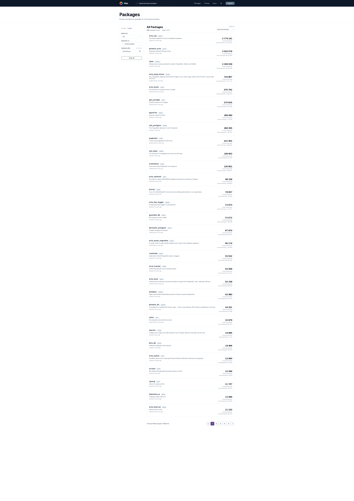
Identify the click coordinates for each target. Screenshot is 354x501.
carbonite (153, 253)
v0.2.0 (169, 228)
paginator (153, 138)
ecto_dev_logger (156, 202)
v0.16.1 (161, 253)
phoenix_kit (154, 304)
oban (151, 61)
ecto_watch (154, 356)
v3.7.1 (163, 100)
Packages (197, 3)
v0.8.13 (161, 151)
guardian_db (154, 215)
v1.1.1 (157, 317)
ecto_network (155, 177)
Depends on (125, 41)
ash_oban (153, 151)
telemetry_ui (154, 394)
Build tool (124, 33)
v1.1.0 (162, 356)
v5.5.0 (163, 394)
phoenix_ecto (155, 49)
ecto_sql (153, 36)
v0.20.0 (160, 292)
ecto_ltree (153, 279)
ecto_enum (154, 87)
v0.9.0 (164, 266)
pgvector (153, 113)
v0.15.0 (167, 202)
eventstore (154, 164)
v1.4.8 (162, 164)
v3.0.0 (163, 215)
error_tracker (155, 266)
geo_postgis (154, 100)
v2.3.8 (158, 189)
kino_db (152, 343)
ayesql (152, 381)
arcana (152, 368)
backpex (153, 292)
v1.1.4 (158, 381)
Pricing (206, 3)
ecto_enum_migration (158, 240)
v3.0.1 (158, 369)
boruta (152, 189)
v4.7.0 (164, 49)
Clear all (131, 58)
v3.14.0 (160, 36)
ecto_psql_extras (156, 74)
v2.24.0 (157, 61)
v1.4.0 (162, 87)
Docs (214, 3)
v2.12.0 (165, 125)
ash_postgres (155, 125)
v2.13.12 (163, 305)
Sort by (232, 26)
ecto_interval (155, 407)
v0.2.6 (164, 407)
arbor (151, 317)
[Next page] (233, 423)
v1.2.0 (161, 138)
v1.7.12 (159, 330)
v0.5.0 (159, 343)
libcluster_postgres (157, 228)
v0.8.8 (167, 74)
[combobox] (154, 3)
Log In (230, 3)
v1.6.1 (164, 177)
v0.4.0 (160, 113)
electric (152, 330)
